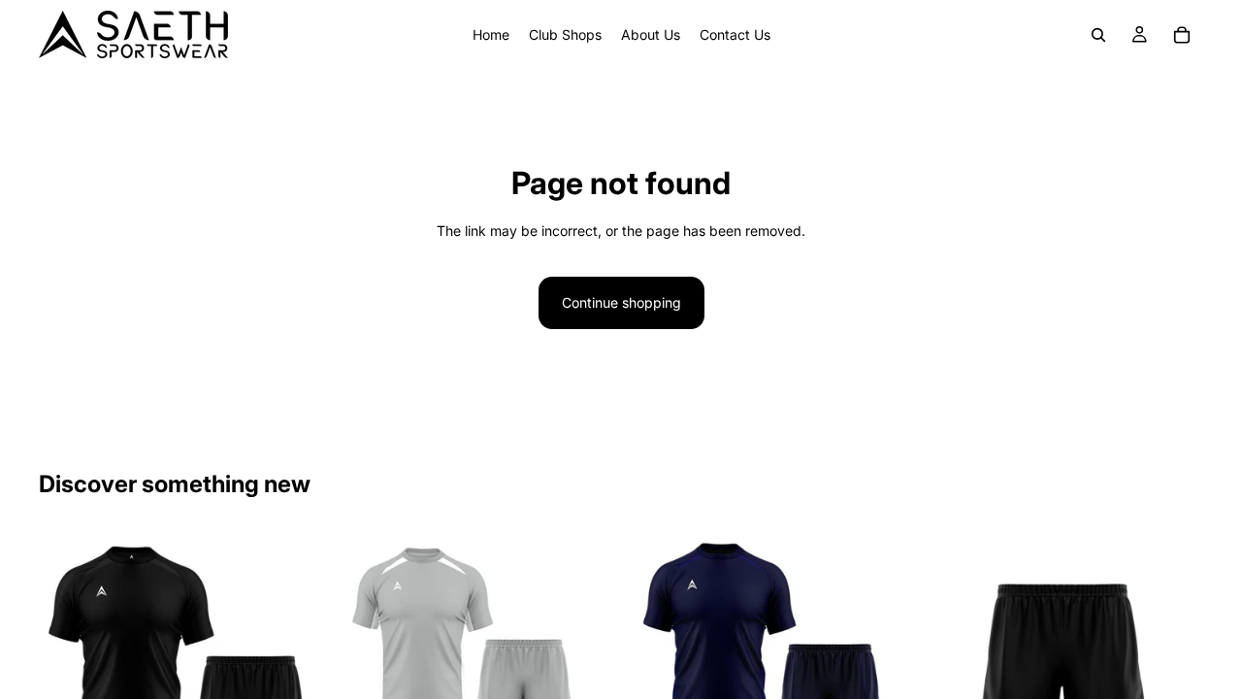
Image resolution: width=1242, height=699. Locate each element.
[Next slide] (292, 664)
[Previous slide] (68, 664)
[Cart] (1181, 35)
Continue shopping (621, 302)
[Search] (1098, 35)
